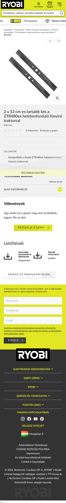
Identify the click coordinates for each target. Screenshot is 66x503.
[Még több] (59, 5)
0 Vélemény (32, 131)
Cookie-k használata (33, 461)
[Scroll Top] (1, 502)
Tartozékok (19, 30)
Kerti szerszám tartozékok (37, 30)
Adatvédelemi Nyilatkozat (33, 445)
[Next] (59, 41)
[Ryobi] (12, 4)
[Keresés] (61, 13)
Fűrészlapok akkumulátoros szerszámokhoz (34, 32)
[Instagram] (23, 419)
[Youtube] (35, 419)
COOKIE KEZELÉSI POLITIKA (33, 449)
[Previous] (50, 41)
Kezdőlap (8, 30)
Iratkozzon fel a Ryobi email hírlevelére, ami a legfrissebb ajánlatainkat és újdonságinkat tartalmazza (33, 290)
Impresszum (33, 453)
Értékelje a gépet (49, 131)
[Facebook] (29, 419)
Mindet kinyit (55, 182)
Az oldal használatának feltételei (33, 457)
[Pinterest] (42, 419)
